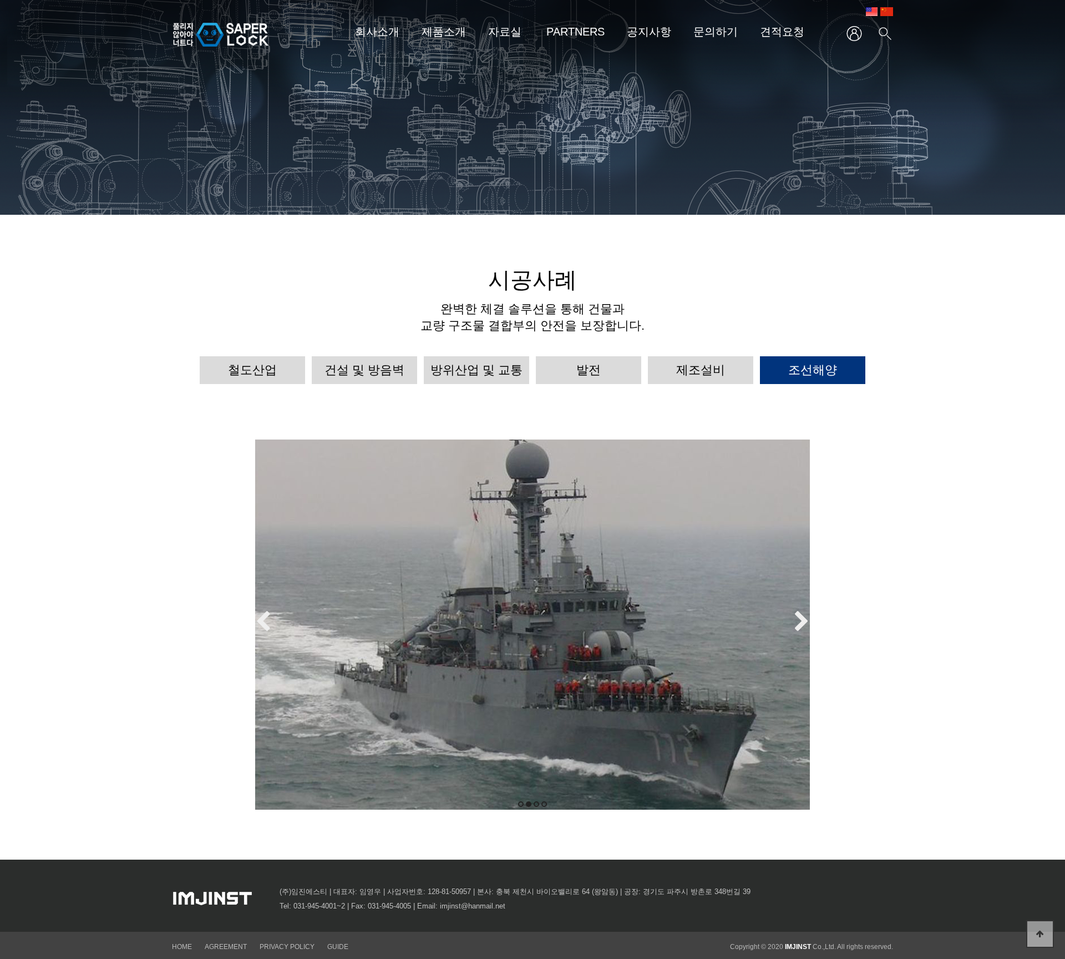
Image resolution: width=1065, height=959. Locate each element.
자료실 (504, 32)
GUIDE (337, 947)
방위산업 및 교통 (476, 370)
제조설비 (700, 370)
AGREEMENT (226, 947)
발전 (588, 370)
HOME (182, 947)
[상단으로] (1040, 934)
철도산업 (252, 370)
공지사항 (649, 32)
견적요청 (782, 32)
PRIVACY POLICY (288, 947)
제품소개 (444, 32)
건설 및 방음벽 (364, 370)
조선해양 (812, 370)
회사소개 (377, 32)
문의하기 (715, 32)
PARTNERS (575, 32)
